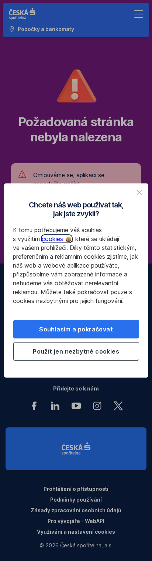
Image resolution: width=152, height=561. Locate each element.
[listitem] (139, 192)
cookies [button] (53, 238)
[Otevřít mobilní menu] (138, 14)
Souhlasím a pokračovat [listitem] (76, 329)
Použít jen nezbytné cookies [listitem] (76, 351)
